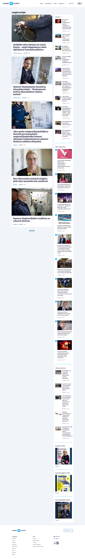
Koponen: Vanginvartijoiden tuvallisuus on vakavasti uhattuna (31, 219)
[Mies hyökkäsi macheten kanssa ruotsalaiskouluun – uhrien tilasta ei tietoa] (58, 50)
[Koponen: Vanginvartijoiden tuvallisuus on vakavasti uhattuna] (32, 202)
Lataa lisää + (32, 230)
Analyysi (14, 542)
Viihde (13, 554)
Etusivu (41, 3)
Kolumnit (14, 552)
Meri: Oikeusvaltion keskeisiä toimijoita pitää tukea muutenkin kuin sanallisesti (30, 179)
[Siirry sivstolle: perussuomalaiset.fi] (63, 543)
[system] (79, 3)
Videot (55, 3)
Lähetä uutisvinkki (37, 544)
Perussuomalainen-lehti (38, 546)
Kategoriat (61, 3)
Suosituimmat (48, 3)
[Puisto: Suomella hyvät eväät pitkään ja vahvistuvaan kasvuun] (58, 124)
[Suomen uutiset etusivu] (9, 3)
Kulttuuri (14, 548)
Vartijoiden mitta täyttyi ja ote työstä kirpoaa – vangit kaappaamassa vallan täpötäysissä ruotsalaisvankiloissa (29, 47)
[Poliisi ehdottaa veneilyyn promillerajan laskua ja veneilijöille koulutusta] (58, 100)
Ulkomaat (20, 53)
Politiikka (15, 53)
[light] (81, 3)
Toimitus (35, 542)
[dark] (78, 3)
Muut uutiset (15, 546)
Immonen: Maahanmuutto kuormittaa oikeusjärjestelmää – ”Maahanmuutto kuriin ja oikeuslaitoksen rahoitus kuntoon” (29, 91)
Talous (19, 97)
